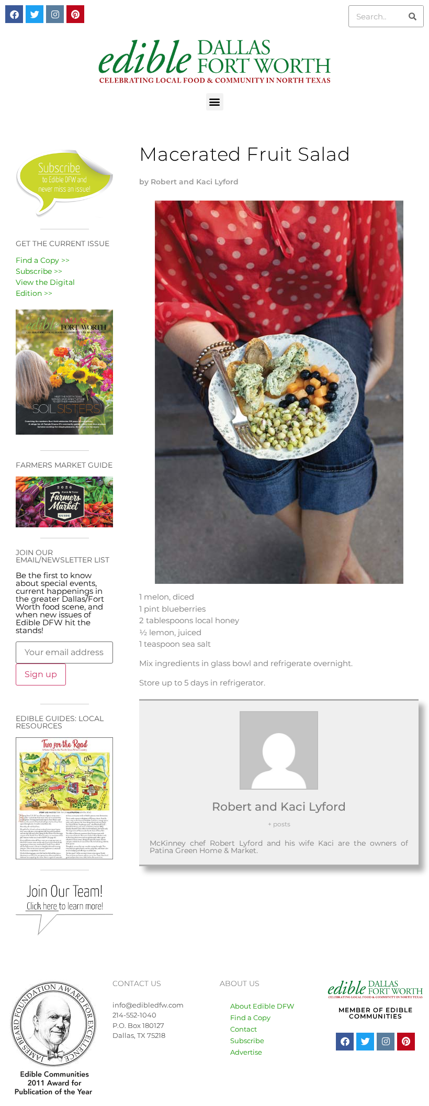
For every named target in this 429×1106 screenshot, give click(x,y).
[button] (214, 101)
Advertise (246, 1052)
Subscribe (247, 1040)
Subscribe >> (39, 271)
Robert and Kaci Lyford (279, 807)
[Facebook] (14, 14)
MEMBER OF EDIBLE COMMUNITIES (375, 1013)
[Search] (412, 16)
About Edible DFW (262, 1006)
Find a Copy (250, 1017)
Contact (243, 1029)
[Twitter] (34, 14)
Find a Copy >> (43, 260)
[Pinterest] (75, 14)
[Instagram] (55, 14)
